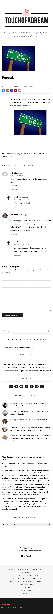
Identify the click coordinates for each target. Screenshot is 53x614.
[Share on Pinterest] (15, 90)
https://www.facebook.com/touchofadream (17, 347)
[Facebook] (11, 386)
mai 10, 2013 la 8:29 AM (22, 244)
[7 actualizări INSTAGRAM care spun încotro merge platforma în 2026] (5, 413)
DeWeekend (5, 605)
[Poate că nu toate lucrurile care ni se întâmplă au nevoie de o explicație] (5, 405)
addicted (18, 197)
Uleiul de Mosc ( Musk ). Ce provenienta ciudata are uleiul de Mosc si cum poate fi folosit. (26, 479)
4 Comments (27, 86)
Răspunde (14, 189)
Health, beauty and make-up (26, 578)
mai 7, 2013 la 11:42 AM (22, 199)
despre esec (21, 153)
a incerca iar (10, 153)
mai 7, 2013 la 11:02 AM (18, 175)
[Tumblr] (42, 386)
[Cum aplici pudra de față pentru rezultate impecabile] (5, 421)
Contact (26, 572)
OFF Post (26, 593)
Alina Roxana (7, 457)
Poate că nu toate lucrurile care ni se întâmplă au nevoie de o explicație (28, 404)
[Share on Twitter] (3, 90)
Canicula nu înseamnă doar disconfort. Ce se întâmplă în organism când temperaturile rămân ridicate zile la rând (30, 438)
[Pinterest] (32, 386)
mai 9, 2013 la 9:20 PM (17, 217)
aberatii (17, 86)
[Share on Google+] (7, 90)
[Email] (37, 386)
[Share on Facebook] (11, 90)
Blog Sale (26, 590)
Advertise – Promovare (26, 575)
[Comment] (19, 90)
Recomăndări (26, 584)
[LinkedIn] (26, 386)
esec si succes (32, 153)
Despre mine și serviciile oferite (26, 569)
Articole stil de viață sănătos (26, 581)
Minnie (13, 173)
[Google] (21, 386)
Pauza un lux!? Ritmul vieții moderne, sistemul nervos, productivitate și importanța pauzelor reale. (30, 428)
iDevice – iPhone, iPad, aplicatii (12, 607)
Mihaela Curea (17, 214)
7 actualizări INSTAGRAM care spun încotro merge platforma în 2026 (29, 412)
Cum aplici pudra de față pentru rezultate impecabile (29, 419)
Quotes (26, 587)
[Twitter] (16, 386)
